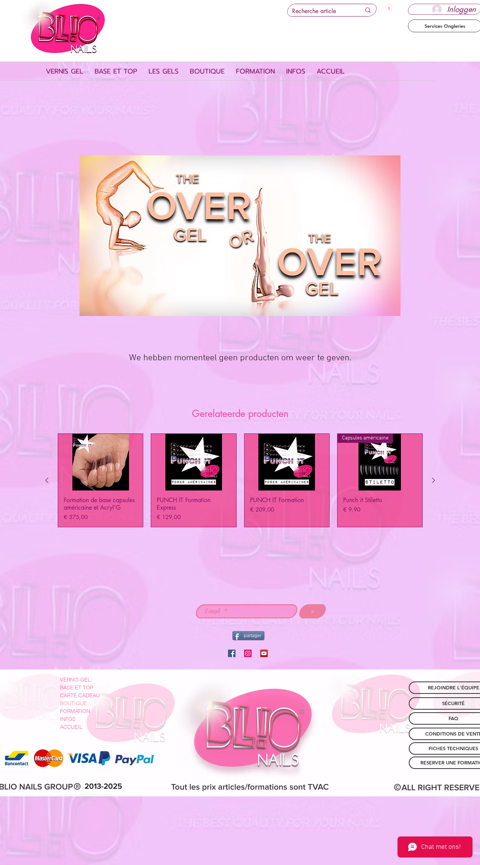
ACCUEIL (71, 727)
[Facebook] (232, 653)
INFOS (68, 719)
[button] (389, 7)
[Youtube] (264, 653)
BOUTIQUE (73, 703)
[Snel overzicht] (100, 462)
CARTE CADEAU (80, 695)
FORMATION (75, 711)
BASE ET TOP (76, 687)
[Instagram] (248, 653)
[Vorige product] (46, 480)
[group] (240, 480)
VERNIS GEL (75, 679)
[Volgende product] (433, 480)
